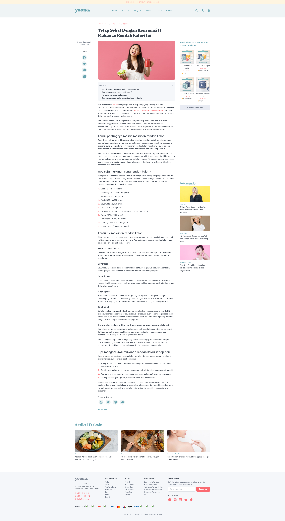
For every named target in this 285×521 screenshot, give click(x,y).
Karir (107, 492)
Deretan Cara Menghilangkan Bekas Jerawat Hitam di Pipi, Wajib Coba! (192, 268)
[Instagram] (175, 500)
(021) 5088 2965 (83, 493)
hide (172, 85)
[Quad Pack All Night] (187, 57)
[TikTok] (191, 500)
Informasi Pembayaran (153, 489)
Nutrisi (125, 24)
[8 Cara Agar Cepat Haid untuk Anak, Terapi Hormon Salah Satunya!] (195, 194)
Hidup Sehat (115, 24)
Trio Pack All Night (203, 66)
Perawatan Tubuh (185, 262)
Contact (169, 10)
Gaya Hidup (183, 233)
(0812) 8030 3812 (83, 496)
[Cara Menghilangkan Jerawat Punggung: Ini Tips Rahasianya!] (188, 441)
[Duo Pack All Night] (187, 84)
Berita (107, 494)
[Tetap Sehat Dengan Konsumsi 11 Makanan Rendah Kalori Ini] (84, 76)
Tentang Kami (110, 487)
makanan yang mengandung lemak (148, 110)
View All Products (195, 108)
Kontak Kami (110, 489)
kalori (115, 105)
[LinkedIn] (180, 500)
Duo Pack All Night (187, 93)
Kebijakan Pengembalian (153, 487)
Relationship (129, 489)
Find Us (108, 497)
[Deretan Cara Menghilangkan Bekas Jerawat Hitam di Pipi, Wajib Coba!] (195, 252)
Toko (107, 482)
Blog (136, 10)
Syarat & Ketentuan (152, 482)
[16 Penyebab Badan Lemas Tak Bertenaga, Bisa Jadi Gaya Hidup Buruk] (195, 223)
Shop (124, 10)
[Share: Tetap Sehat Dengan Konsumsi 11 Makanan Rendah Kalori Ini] (84, 57)
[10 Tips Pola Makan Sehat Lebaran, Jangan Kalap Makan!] (142, 441)
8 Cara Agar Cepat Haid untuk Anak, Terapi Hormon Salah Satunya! (193, 209)
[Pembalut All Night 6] (203, 84)
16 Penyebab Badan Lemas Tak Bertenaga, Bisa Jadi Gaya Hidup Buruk (194, 239)
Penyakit (128, 494)
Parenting (128, 492)
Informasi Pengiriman (152, 492)
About (148, 10)
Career (159, 10)
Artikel (107, 484)
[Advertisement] (195, 148)
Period (127, 482)
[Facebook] (170, 500)
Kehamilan (129, 487)
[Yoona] (83, 10)
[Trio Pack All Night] (203, 57)
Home (114, 10)
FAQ (145, 494)
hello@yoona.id (83, 499)
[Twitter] (186, 500)
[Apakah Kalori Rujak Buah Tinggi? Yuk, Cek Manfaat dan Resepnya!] (96, 441)
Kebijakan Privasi (150, 484)
